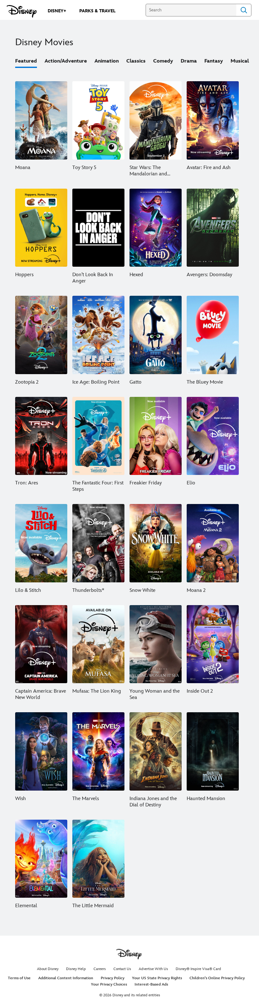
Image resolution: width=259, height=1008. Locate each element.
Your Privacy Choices (109, 984)
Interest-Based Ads (151, 984)
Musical (240, 61)
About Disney (47, 969)
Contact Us (122, 969)
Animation (106, 61)
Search (243, 10)
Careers (99, 969)
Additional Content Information (65, 978)
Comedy (163, 61)
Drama (189, 61)
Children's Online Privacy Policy (217, 978)
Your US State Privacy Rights (157, 978)
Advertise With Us (153, 969)
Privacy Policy (112, 978)
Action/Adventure (66, 61)
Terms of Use (19, 978)
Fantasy (213, 61)
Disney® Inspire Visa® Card (198, 969)
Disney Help (76, 969)
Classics (136, 61)
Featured (26, 61)
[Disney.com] (22, 11)
